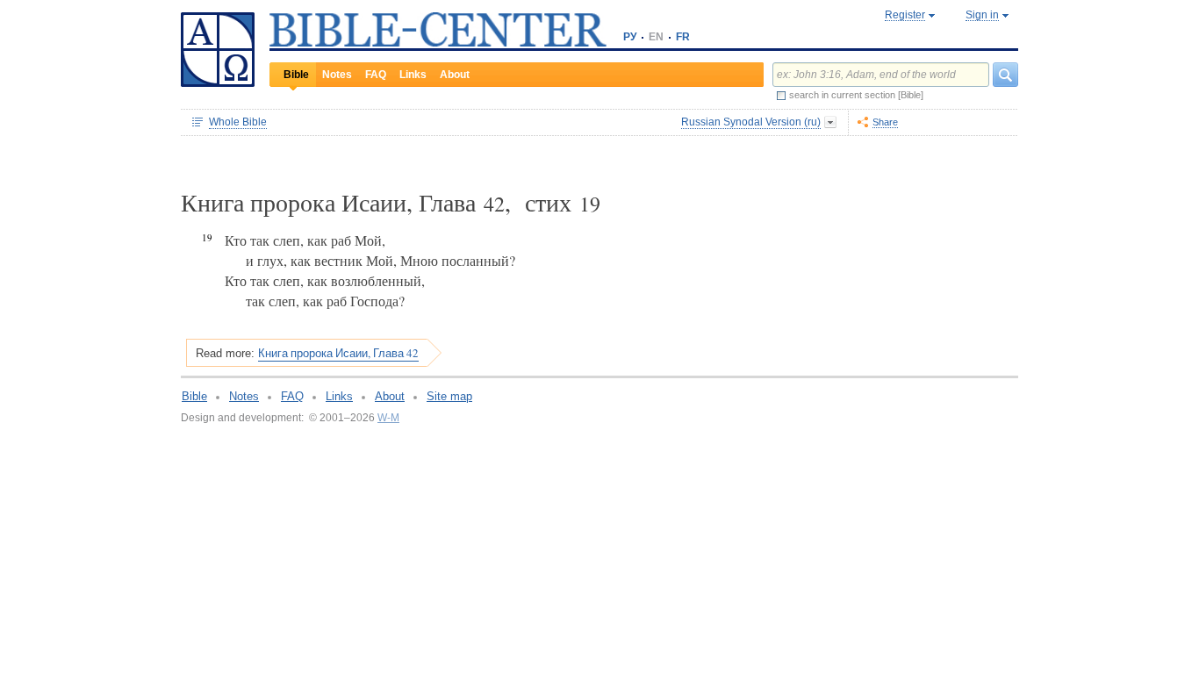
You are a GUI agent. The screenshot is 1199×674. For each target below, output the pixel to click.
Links (413, 74)
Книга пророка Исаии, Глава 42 (338, 353)
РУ (629, 37)
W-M (388, 418)
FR (683, 37)
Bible (296, 74)
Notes (337, 74)
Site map (449, 396)
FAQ (375, 74)
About (455, 74)
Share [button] (885, 122)
